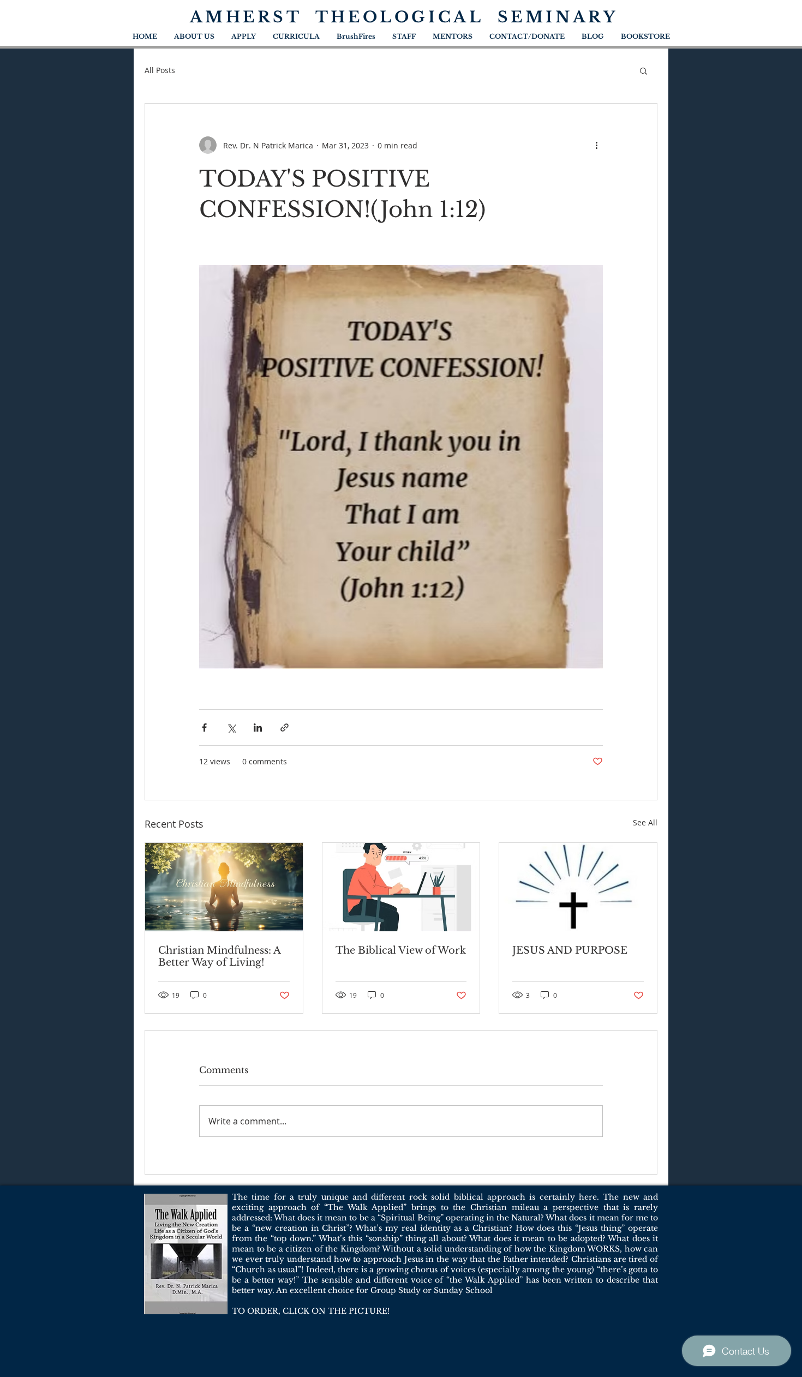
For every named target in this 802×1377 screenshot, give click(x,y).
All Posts (160, 70)
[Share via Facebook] (204, 727)
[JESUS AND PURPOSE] (578, 887)
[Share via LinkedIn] (258, 727)
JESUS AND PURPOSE (569, 950)
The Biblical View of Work (401, 950)
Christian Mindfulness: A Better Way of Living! (219, 956)
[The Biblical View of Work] (401, 887)
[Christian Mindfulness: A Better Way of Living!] (224, 887)
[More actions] (596, 145)
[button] (643, 70)
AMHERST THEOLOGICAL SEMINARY (404, 17)
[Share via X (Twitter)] (231, 727)
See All (645, 822)
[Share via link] (284, 727)
